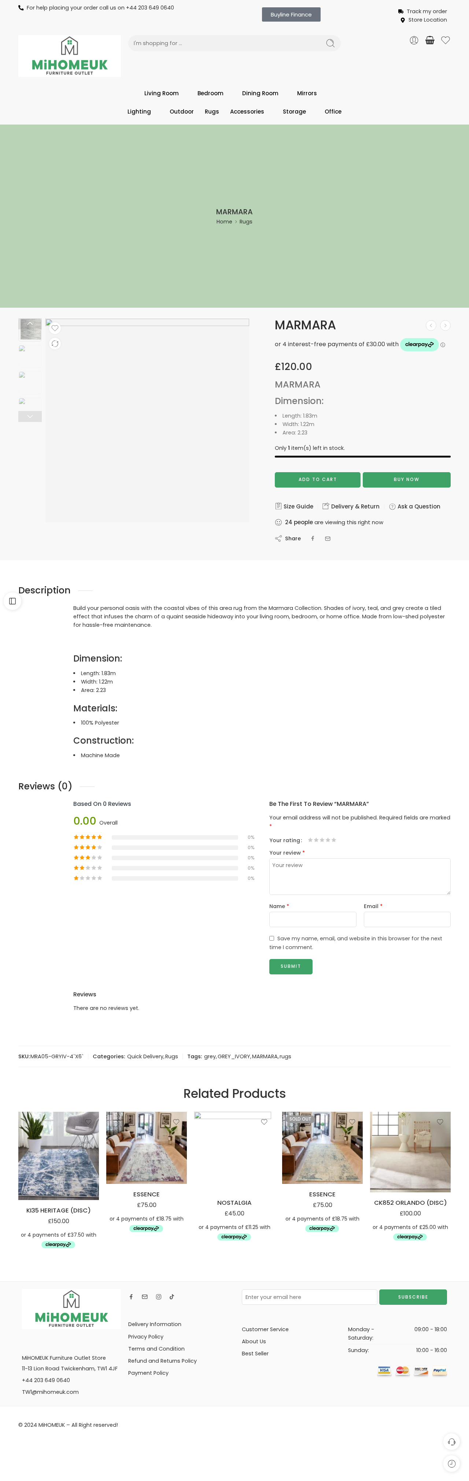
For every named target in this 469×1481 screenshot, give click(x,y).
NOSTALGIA (234, 1202)
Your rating (284, 840)
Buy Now (407, 479)
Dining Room (260, 93)
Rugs (212, 111)
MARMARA (265, 1056)
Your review (287, 852)
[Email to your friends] (328, 539)
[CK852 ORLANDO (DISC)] (410, 1152)
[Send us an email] (144, 1296)
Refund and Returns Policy (162, 1361)
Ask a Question (418, 506)
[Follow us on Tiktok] (171, 1296)
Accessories (247, 111)
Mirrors (307, 93)
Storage (294, 111)
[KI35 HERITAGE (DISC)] (58, 1156)
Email (373, 906)
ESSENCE (146, 1194)
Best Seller (255, 1353)
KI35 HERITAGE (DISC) (58, 1210)
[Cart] (430, 40)
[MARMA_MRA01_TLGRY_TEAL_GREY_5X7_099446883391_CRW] (30, 330)
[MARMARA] (445, 325)
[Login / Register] (414, 40)
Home (224, 221)
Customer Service (265, 1329)
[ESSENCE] (146, 1148)
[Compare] (55, 343)
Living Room (161, 93)
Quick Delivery (145, 1056)
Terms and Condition (156, 1348)
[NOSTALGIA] (234, 1152)
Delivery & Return (355, 506)
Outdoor (182, 111)
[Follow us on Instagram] (158, 1296)
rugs (285, 1056)
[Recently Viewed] (451, 1463)
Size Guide (297, 506)
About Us (254, 1341)
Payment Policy (148, 1373)
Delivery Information (154, 1324)
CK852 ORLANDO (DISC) (410, 1202)
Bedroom (210, 93)
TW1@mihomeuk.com (50, 1392)
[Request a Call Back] (451, 1441)
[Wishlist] (55, 328)
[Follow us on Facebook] (131, 1297)
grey (210, 1056)
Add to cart (318, 479)
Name (279, 906)
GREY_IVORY (234, 1056)
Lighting (139, 111)
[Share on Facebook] (312, 539)
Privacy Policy (145, 1336)
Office (333, 111)
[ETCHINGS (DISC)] (431, 325)
